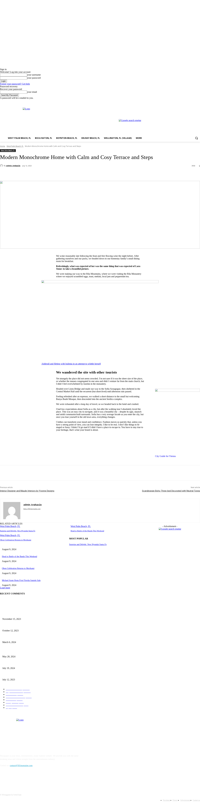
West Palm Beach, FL (15, 146)
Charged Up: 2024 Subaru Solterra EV (18, 652)
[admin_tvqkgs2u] (2, 165)
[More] (69, 173)
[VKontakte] (33, 779)
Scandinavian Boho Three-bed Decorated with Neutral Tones (171, 491)
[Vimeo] (194, 101)
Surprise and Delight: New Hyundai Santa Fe (17, 531)
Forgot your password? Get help (15, 84)
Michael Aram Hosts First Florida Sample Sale (21, 580)
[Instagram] (186, 101)
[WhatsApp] (58, 173)
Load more (5, 587)
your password (34, 78)
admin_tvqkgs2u (13, 165)
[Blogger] (3, 779)
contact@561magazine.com (21, 765)
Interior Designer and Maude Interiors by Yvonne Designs (27, 491)
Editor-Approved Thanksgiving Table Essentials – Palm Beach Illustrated (32, 614)
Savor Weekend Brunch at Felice (15, 663)
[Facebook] (182, 101)
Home (2, 146)
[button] (196, 138)
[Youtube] (198, 101)
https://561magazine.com (31, 509)
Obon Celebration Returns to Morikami (15, 540)
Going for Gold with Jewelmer (15, 637)
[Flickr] (18, 779)
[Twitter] (190, 101)
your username (34, 74)
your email (32, 92)
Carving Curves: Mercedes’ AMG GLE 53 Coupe (22, 626)
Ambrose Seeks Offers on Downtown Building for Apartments (28, 675)
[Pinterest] (48, 173)
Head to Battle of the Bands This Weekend (87, 531)
